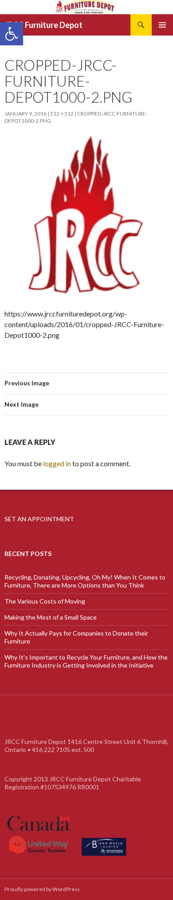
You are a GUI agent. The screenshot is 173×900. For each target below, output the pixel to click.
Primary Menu (162, 25)
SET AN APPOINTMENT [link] (39, 519)
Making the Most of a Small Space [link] (50, 617)
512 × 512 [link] (62, 113)
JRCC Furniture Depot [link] (43, 25)
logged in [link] (57, 463)
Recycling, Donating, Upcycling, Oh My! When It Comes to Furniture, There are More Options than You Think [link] (84, 581)
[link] (11, 33)
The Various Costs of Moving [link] (44, 601)
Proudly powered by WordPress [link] (42, 889)
